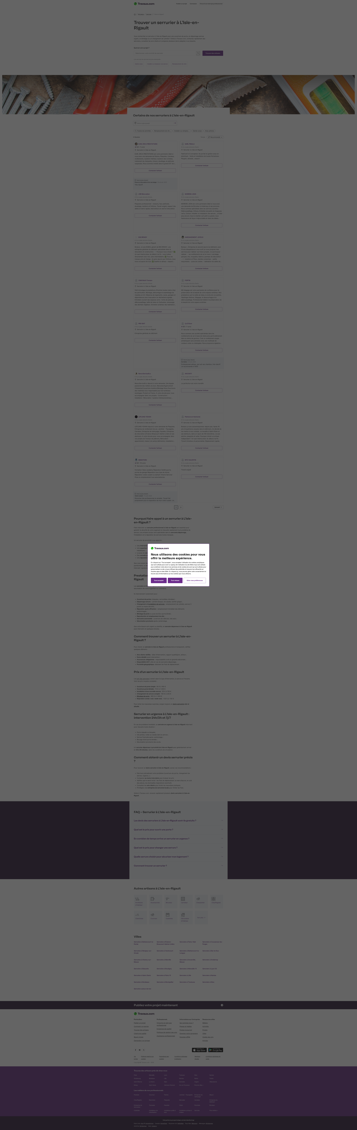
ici (177, 571)
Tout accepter (159, 580)
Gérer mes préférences (195, 580)
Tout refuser (175, 580)
